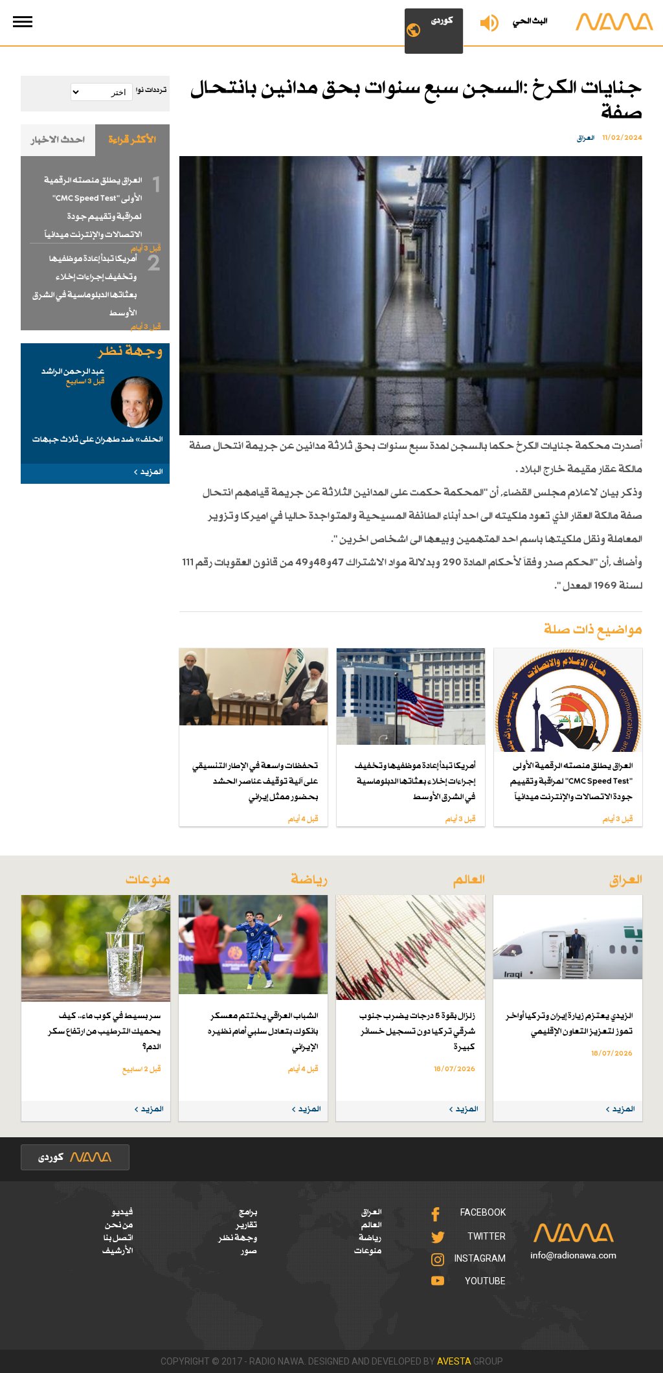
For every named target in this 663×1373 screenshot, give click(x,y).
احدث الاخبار (58, 140)
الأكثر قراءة (132, 140)
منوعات (367, 1251)
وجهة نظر (237, 1238)
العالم (371, 1225)
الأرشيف (117, 1251)
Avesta (454, 1361)
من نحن (119, 1225)
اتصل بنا (118, 1238)
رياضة (370, 1238)
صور (249, 1251)
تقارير (246, 1225)
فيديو (122, 1212)
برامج (248, 1212)
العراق (371, 1212)
